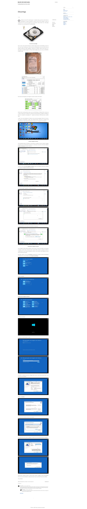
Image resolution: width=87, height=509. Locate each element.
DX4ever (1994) (65, 17)
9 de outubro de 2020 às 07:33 (28, 489)
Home (64, 9)
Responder (21, 493)
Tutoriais (53, 25)
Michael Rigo (23, 489)
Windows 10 (53, 26)
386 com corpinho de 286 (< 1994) (67, 16)
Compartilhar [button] (47, 481)
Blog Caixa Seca (65, 13)
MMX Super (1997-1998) (66, 19)
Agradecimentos (65, 10)
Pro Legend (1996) (65, 18)
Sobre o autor (65, 11)
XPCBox (64, 22)
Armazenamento (54, 23)
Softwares (53, 24)
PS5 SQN (64, 23)
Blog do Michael (24, 2)
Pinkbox (64, 24)
